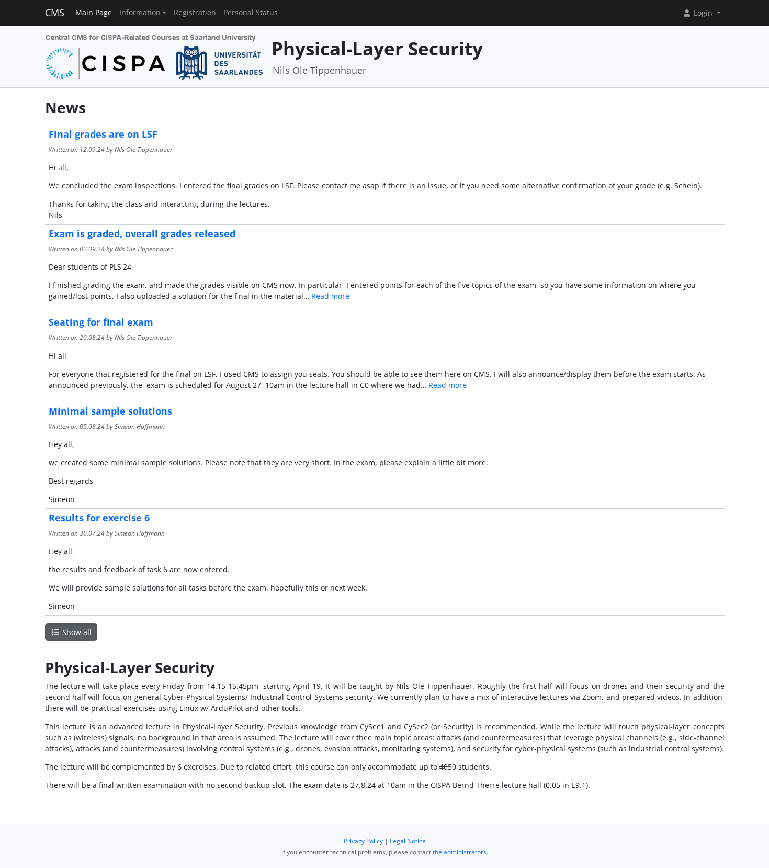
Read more (330, 296)
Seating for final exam (101, 322)
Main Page (93, 12)
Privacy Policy (363, 841)
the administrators (460, 852)
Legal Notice (408, 841)
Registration (195, 12)
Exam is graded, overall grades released (142, 233)
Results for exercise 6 (99, 517)
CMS (54, 12)
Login (703, 13)
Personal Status (250, 12)
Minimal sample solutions (110, 411)
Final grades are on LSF (103, 134)
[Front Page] (154, 56)
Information (140, 12)
